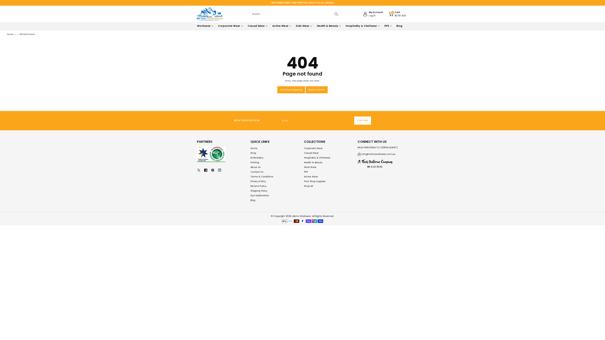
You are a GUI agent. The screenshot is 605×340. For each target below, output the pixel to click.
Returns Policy (258, 186)
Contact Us (257, 171)
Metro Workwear (301, 216)
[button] (397, 14)
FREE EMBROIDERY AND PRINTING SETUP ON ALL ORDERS (302, 2)
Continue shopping (291, 89)
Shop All (308, 186)
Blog (253, 200)
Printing (255, 162)
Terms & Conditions (262, 176)
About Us (256, 167)
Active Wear (311, 176)
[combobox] (296, 14)
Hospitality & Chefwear (317, 157)
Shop (253, 153)
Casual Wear (311, 153)
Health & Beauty (313, 162)
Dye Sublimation (260, 195)
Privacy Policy (258, 181)
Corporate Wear (313, 148)
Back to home (317, 89)
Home (10, 34)
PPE (306, 171)
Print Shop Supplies (315, 181)
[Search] (336, 14)
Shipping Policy (259, 190)
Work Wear (310, 167)
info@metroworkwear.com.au (378, 154)
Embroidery (257, 157)
